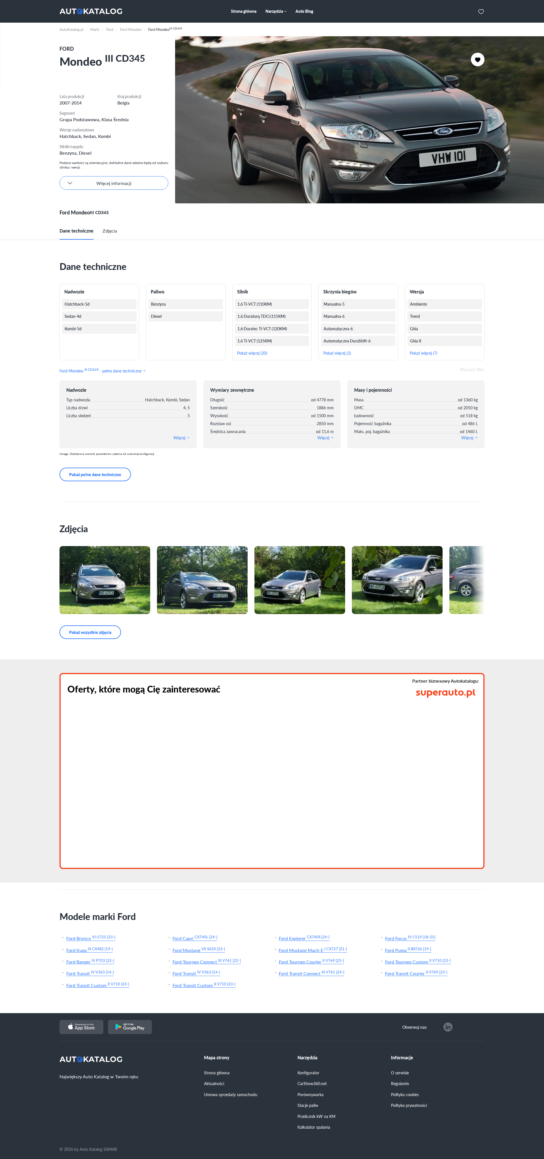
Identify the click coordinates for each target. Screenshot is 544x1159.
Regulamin (400, 1083)
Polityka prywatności (409, 1105)
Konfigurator (308, 1072)
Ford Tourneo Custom (418, 961)
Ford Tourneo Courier (311, 961)
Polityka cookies (405, 1094)
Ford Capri (195, 937)
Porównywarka (311, 1094)
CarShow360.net (312, 1083)
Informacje (402, 1057)
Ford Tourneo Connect (207, 961)
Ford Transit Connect (311, 972)
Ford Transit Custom (97, 984)
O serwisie (400, 1072)
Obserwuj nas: (414, 1027)
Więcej (179, 437)
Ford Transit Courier (416, 972)
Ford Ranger (90, 961)
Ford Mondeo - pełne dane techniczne (101, 370)
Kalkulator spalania (314, 1127)
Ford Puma (408, 949)
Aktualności (214, 1083)
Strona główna (217, 1072)
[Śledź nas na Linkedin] (447, 1027)
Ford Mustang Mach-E (313, 949)
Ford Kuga (89, 949)
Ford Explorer (304, 937)
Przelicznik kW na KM (316, 1116)
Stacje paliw (308, 1105)
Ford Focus (410, 937)
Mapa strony (217, 1057)
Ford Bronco (90, 937)
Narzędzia (307, 1057)
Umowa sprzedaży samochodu (230, 1094)
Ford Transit (90, 972)
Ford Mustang (199, 949)
